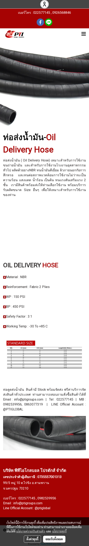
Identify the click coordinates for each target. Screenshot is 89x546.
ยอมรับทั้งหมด (54, 539)
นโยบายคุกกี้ (59, 531)
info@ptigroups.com (27, 503)
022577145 (27, 498)
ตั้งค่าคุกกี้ (32, 539)
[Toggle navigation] (83, 34)
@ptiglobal (42, 508)
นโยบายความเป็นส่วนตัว (30, 531)
